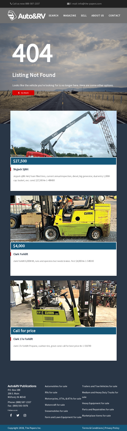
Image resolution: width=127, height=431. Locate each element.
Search (54, 15)
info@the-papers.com (90, 3)
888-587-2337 (32, 3)
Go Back (25, 92)
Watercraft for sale (55, 404)
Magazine (69, 15)
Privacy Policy (112, 427)
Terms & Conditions (92, 427)
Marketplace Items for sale (96, 415)
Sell (84, 15)
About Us (98, 15)
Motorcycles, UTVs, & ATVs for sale (63, 398)
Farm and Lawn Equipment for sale (63, 417)
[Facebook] (11, 415)
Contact (115, 15)
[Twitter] (18, 415)
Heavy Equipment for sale (95, 403)
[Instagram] (25, 415)
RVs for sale (51, 392)
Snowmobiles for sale (56, 410)
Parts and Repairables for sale (98, 409)
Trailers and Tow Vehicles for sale (99, 386)
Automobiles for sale (56, 386)
